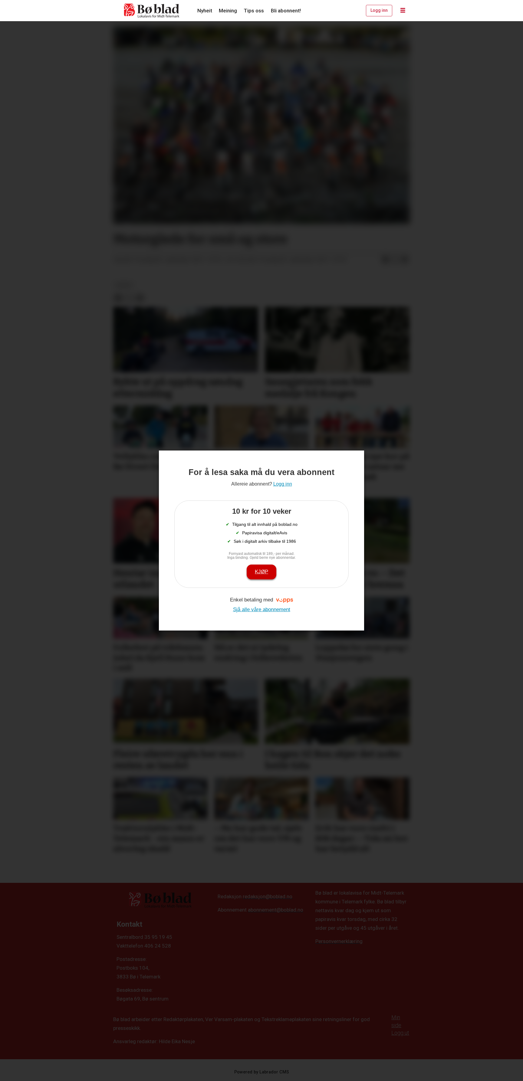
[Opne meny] (403, 10)
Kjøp (261, 572)
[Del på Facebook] (385, 259)
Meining (228, 11)
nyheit (124, 285)
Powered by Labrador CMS (261, 1072)
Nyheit (204, 11)
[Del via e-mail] (404, 259)
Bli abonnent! (286, 11)
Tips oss (254, 11)
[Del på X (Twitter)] (395, 259)
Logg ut (400, 1033)
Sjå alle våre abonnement (261, 609)
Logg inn (379, 10)
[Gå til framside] (152, 10)
